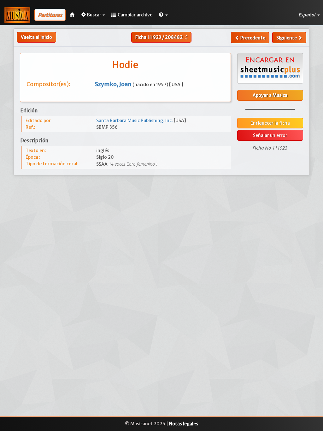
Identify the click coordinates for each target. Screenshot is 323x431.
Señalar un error (270, 135)
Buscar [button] (94, 15)
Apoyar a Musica (270, 95)
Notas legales (183, 424)
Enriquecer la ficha (270, 123)
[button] (163, 15)
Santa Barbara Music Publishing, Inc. (135, 120)
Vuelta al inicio (36, 37)
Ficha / (162, 37)
